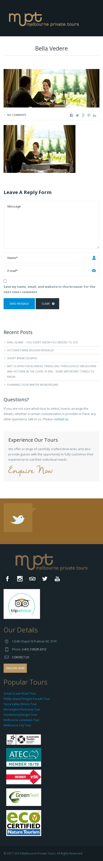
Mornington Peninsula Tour (22, 709)
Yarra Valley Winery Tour (20, 704)
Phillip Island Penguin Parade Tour (27, 699)
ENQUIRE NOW (15, 668)
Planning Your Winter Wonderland (32, 384)
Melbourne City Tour (17, 725)
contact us (61, 419)
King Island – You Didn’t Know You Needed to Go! (42, 342)
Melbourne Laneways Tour (22, 720)
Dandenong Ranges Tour (20, 715)
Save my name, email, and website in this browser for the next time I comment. (49, 289)
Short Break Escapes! (22, 358)
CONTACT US (20, 657)
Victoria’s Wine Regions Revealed (30, 350)
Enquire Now (30, 471)
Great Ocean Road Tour (20, 693)
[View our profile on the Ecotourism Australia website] (25, 823)
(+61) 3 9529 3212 (34, 649)
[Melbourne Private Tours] (45, 18)
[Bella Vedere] (39, 148)
